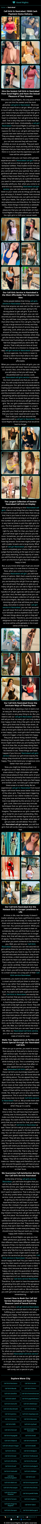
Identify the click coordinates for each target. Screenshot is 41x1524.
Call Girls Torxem (11, 1499)
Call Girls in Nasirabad (16, 994)
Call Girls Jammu (10, 1414)
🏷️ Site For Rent (9, 1517)
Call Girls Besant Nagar (11, 1446)
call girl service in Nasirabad (17, 350)
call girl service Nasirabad (27, 1307)
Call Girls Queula (11, 1419)
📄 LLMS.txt (14, 1519)
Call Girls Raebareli (30, 1441)
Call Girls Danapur (10, 1510)
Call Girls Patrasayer (10, 1488)
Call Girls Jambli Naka (30, 1493)
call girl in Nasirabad (26, 419)
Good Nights (22, 2)
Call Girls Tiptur (30, 1505)
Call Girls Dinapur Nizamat (10, 1493)
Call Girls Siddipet (30, 1471)
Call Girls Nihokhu (10, 1461)
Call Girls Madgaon (30, 1451)
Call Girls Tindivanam (30, 1456)
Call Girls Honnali (11, 1430)
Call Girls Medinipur (30, 1404)
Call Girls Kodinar (30, 1409)
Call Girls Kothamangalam (11, 1477)
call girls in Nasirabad (20, 105)
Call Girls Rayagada (10, 1436)
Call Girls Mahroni (10, 1483)
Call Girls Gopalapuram (30, 1414)
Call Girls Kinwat (10, 1456)
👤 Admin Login (25, 1519)
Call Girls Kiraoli (10, 1466)
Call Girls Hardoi (30, 1383)
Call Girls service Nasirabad (26, 1279)
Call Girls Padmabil (10, 1471)
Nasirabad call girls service (17, 377)
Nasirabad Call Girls (16, 1069)
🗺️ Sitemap (20, 1517)
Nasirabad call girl (25, 160)
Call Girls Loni (30, 1477)
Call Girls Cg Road (30, 1424)
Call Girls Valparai (10, 1441)
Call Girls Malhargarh (30, 1510)
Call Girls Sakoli (10, 1399)
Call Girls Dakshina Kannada (30, 1430)
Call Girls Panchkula (30, 1488)
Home (3, 7)
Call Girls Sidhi (11, 1424)
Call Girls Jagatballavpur (30, 1399)
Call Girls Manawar (30, 1419)
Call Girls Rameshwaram (30, 1394)
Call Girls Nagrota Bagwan (10, 1505)
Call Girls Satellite (10, 1394)
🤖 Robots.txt (30, 1517)
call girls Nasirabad (23, 717)
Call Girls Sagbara (30, 1499)
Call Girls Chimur (30, 1388)
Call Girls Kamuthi (10, 1404)
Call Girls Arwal (30, 1436)
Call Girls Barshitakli (10, 1409)
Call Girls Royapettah (30, 1483)
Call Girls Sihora (10, 1451)
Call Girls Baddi (30, 1446)
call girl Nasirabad (16, 546)
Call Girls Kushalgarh (30, 1466)
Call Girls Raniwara (10, 1383)
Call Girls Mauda (10, 1388)
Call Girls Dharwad (30, 1461)
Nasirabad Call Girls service (26, 1031)
